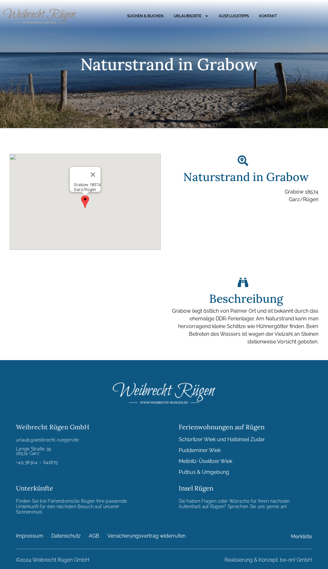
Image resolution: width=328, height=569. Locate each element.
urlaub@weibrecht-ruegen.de (47, 439)
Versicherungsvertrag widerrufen (146, 536)
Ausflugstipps (234, 16)
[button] (85, 202)
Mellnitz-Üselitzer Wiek (205, 461)
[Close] (93, 174)
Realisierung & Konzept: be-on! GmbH (268, 560)
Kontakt (268, 16)
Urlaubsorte (187, 16)
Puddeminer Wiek (200, 450)
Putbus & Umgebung (204, 472)
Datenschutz (66, 536)
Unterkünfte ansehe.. (38, 522)
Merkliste (301, 536)
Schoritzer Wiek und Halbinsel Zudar (222, 439)
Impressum (29, 536)
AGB (94, 536)
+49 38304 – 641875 (37, 462)
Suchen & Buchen (145, 16)
